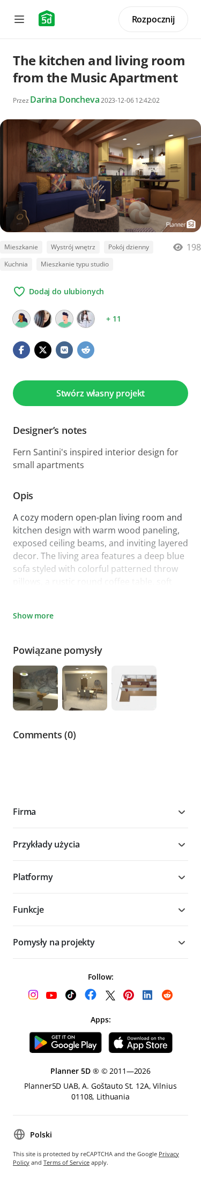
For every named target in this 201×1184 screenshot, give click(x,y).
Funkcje (28, 909)
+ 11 (113, 319)
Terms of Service (66, 1162)
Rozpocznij (153, 19)
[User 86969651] (64, 318)
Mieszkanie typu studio (75, 264)
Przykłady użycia (46, 844)
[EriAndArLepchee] (85, 318)
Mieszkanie (21, 246)
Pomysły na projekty (54, 942)
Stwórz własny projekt (100, 393)
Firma (24, 812)
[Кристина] (42, 318)
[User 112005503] (21, 318)
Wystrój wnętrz (73, 246)
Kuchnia (16, 264)
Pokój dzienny (128, 246)
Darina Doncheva (65, 99)
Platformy (33, 877)
